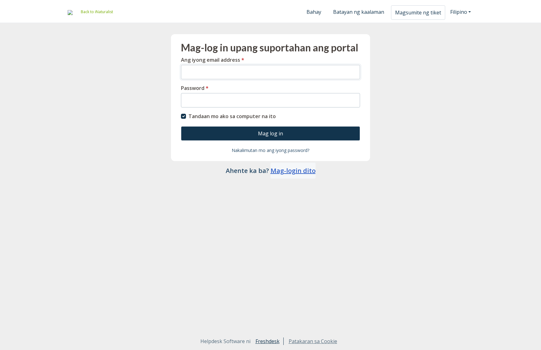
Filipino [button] (458, 11)
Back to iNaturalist (97, 11)
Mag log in (270, 133)
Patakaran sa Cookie (313, 341)
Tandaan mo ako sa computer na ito (232, 116)
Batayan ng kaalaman (358, 11)
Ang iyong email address (212, 59)
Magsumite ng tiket (418, 12)
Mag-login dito (293, 170)
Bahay (314, 11)
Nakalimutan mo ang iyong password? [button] (270, 150)
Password (195, 88)
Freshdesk (267, 341)
